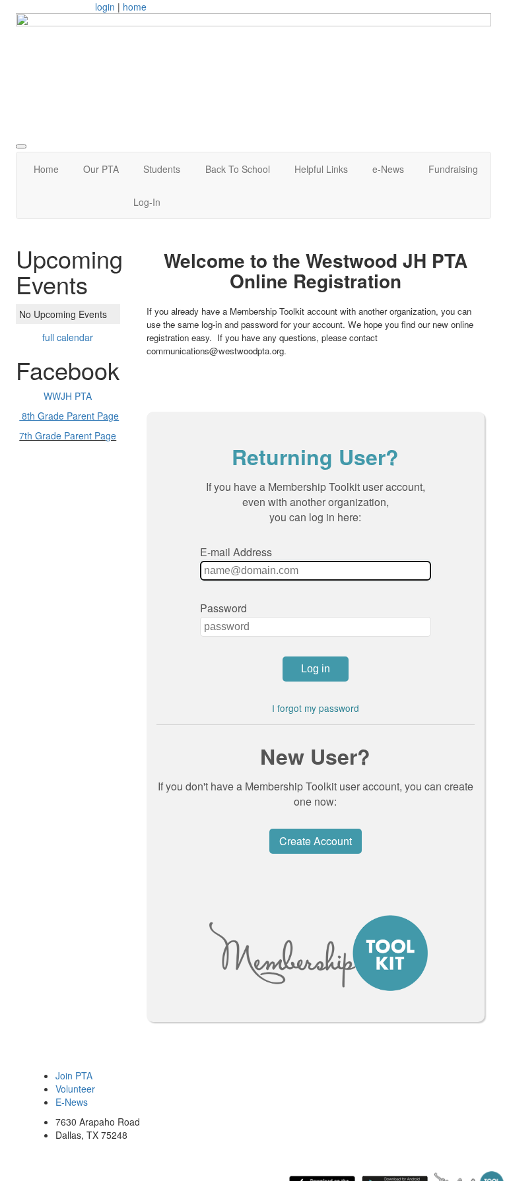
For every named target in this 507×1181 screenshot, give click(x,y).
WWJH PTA (68, 395)
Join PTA (73, 1075)
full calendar (67, 337)
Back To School (237, 169)
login (105, 6)
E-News (71, 1101)
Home (46, 169)
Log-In (146, 201)
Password (223, 608)
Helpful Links (321, 169)
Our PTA (101, 169)
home (135, 6)
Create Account (315, 840)
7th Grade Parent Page (67, 435)
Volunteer (75, 1088)
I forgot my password (315, 708)
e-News (388, 169)
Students (161, 169)
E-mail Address (236, 551)
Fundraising (453, 169)
